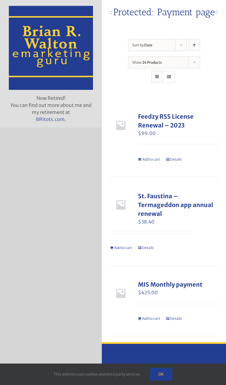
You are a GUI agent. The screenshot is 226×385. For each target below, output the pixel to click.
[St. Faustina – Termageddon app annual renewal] (121, 205)
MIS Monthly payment (170, 284)
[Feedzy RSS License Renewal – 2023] (121, 125)
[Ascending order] (194, 45)
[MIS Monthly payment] (121, 293)
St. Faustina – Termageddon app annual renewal (175, 204)
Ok (161, 374)
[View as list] (169, 77)
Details (176, 159)
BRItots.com (50, 119)
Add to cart (151, 159)
